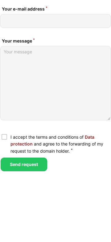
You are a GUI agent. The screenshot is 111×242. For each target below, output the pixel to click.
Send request (24, 164)
